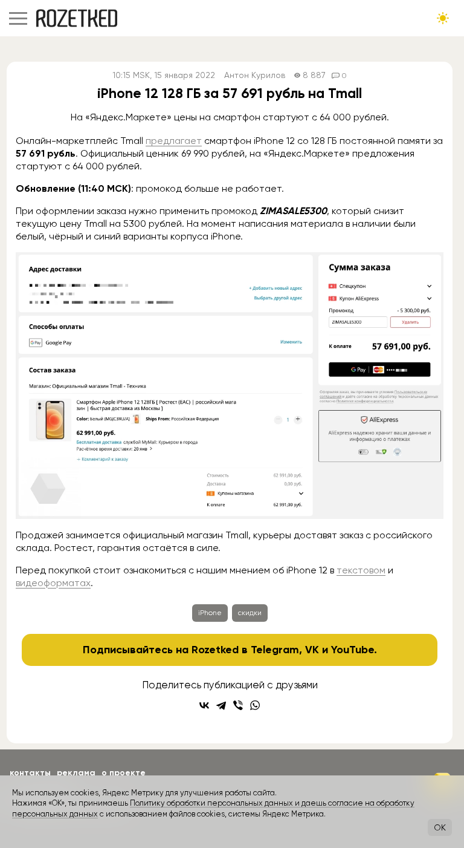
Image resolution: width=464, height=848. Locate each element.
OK (440, 827)
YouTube (352, 649)
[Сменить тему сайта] (443, 18)
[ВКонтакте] (204, 705)
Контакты (30, 773)
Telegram (275, 649)
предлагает (174, 140)
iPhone (210, 612)
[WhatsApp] (255, 705)
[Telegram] (221, 705)
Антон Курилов (254, 75)
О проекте (124, 773)
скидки (250, 612)
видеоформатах (53, 583)
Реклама (76, 773)
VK (312, 649)
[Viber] (238, 705)
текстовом (361, 570)
